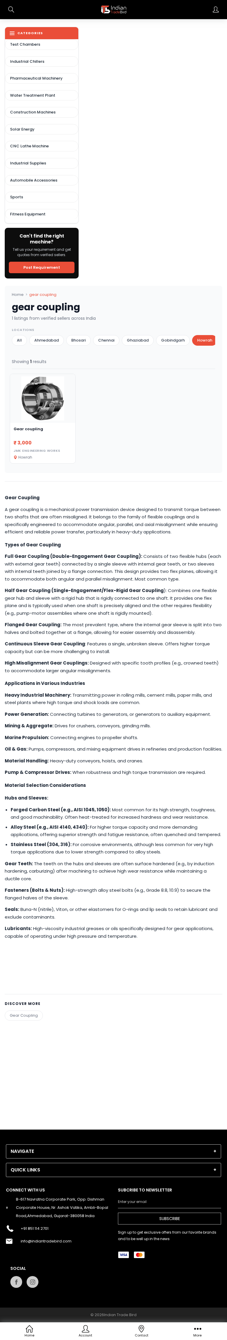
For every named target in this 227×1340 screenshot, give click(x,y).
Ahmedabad (46, 340)
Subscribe (169, 1219)
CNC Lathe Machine (29, 146)
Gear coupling (28, 429)
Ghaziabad (138, 340)
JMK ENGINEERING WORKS (37, 450)
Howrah (204, 340)
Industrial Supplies (28, 163)
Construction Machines (33, 112)
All (19, 340)
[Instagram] (32, 1282)
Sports (16, 197)
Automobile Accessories (33, 180)
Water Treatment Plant (32, 95)
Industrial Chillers (27, 61)
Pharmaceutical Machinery (36, 78)
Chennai (106, 340)
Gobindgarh (173, 340)
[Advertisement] (113, 1062)
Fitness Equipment (28, 214)
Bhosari (78, 340)
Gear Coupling (24, 1015)
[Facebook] (16, 1282)
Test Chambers (25, 44)
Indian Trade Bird (120, 1315)
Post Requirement (41, 267)
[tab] (113, 1151)
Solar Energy (22, 129)
